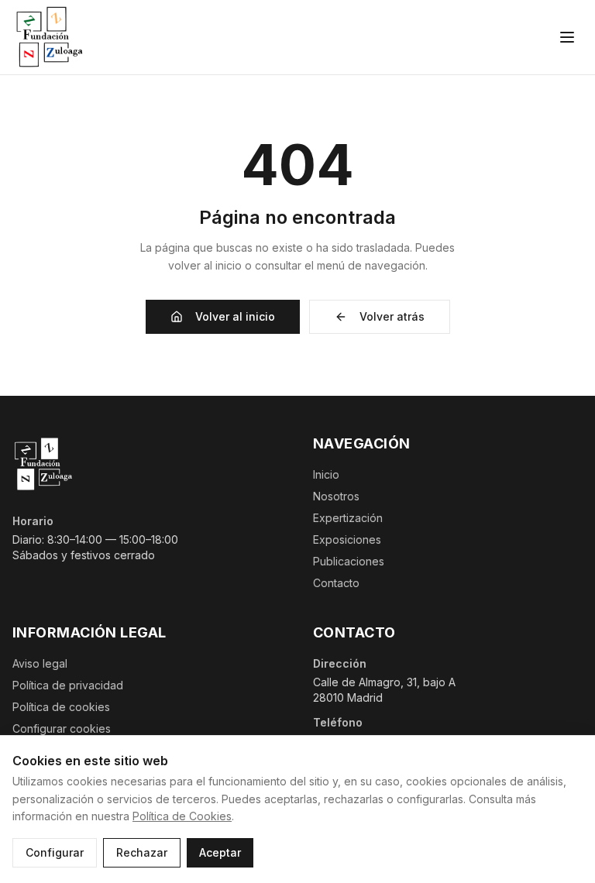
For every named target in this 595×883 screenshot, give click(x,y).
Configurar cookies (61, 728)
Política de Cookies (182, 816)
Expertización (348, 517)
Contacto (336, 582)
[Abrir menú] (567, 37)
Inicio (326, 474)
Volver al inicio (235, 316)
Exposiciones (347, 539)
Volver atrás (392, 316)
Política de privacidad (67, 685)
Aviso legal (39, 663)
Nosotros (336, 496)
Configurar (55, 852)
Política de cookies (61, 706)
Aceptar (220, 852)
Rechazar (141, 852)
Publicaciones (348, 561)
